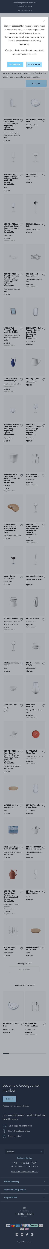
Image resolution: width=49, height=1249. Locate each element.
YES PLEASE (34, 64)
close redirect (44, 21)
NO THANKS (15, 64)
